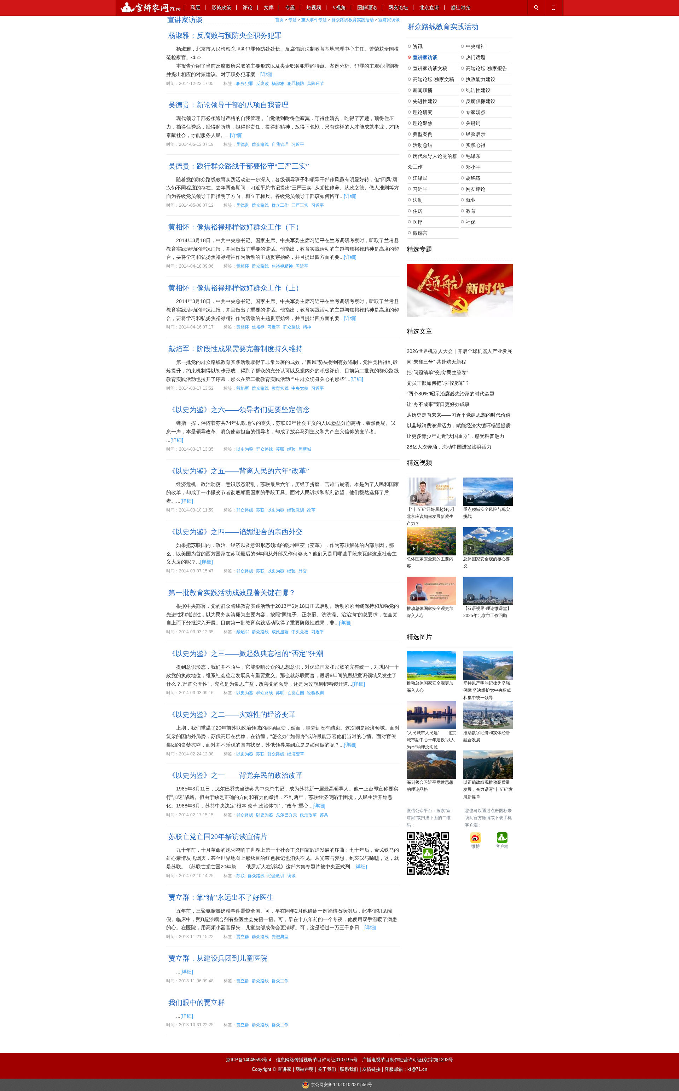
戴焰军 (242, 388)
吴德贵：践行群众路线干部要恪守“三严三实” (238, 166)
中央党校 (299, 388)
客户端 (502, 846)
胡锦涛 (473, 178)
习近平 (297, 144)
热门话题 (476, 57)
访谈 (291, 875)
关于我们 (327, 1069)
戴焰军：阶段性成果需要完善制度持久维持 (235, 349)
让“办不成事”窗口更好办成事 (438, 404)
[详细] (266, 74)
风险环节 (315, 83)
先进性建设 (425, 101)
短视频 (313, 7)
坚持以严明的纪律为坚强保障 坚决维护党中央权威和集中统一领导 (487, 690)
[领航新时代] (460, 290)
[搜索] (536, 8)
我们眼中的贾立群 (196, 1002)
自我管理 (280, 144)
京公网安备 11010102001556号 (341, 1084)
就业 (471, 200)
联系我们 (349, 1069)
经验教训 (295, 510)
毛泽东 (473, 156)
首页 (279, 19)
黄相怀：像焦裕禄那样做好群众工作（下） (235, 227)
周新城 (304, 449)
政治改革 (308, 814)
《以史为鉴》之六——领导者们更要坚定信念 (239, 409)
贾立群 (242, 936)
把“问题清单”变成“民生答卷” (437, 372)
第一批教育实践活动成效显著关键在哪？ (232, 592)
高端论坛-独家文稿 (433, 79)
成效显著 (280, 631)
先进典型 (280, 936)
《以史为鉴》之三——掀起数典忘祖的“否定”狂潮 (245, 653)
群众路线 (260, 144)
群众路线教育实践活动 (352, 19)
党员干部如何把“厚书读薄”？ (438, 383)
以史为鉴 (244, 449)
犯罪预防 (295, 83)
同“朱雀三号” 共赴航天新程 (436, 362)
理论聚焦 (423, 123)
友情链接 (371, 1069)
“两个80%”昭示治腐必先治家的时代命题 (450, 393)
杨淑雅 (278, 83)
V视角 (339, 7)
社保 (471, 222)
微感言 (420, 233)
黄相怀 (242, 266)
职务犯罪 (244, 83)
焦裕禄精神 (282, 266)
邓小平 (473, 167)
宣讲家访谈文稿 (430, 68)
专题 (290, 7)
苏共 (324, 814)
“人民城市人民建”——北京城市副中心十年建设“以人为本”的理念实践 (431, 740)
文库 (269, 7)
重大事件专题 (314, 19)
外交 (302, 571)
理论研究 (423, 112)
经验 (291, 449)
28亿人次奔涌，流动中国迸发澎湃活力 (449, 447)
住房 (418, 211)
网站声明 (304, 1069)
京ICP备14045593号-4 (248, 1059)
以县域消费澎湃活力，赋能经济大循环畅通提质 (459, 425)
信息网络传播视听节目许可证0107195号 (317, 1059)
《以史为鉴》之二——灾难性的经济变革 (232, 714)
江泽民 (420, 178)
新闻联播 (423, 90)
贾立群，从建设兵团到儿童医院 (217, 958)
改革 (311, 510)
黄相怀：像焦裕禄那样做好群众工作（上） (235, 288)
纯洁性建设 (478, 90)
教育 (471, 211)
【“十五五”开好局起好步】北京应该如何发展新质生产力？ (431, 516)
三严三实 (299, 205)
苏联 (280, 449)
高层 (195, 7)
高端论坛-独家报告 (486, 68)
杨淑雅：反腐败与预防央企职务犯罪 (225, 35)
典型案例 (423, 134)
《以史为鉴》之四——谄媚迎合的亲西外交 (235, 532)
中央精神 (476, 46)
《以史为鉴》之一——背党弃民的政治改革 (235, 775)
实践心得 (476, 145)
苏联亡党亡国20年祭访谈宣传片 (217, 836)
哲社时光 (460, 7)
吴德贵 (242, 144)
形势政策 (221, 7)
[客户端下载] (553, 8)
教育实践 (280, 388)
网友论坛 (398, 7)
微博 (475, 846)
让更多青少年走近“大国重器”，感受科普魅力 (455, 436)
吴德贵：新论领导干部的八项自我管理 (228, 105)
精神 (307, 327)
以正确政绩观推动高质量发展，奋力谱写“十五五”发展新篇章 (488, 789)
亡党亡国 (295, 692)
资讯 (418, 46)
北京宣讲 (429, 7)
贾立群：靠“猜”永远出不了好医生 (221, 897)
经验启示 (476, 134)
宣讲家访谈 (389, 19)
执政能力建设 (480, 79)
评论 (248, 7)
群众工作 (280, 205)
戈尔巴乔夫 (286, 814)
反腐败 (262, 83)
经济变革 (295, 754)
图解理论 (367, 7)
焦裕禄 (258, 327)
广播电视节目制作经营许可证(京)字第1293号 (407, 1059)
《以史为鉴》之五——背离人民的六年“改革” (238, 471)
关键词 (473, 123)
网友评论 (476, 189)
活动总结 (423, 145)
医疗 (418, 222)
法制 (418, 200)
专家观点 (476, 112)
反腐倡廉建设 (480, 101)
